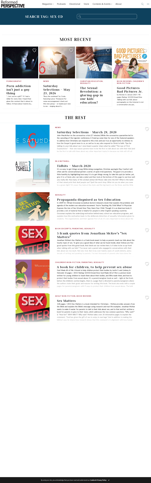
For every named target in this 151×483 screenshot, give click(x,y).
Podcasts (61, 3)
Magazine (47, 3)
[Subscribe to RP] (34, 50)
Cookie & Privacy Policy (98, 480)
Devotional (74, 3)
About (118, 3)
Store (86, 3)
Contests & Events (101, 3)
